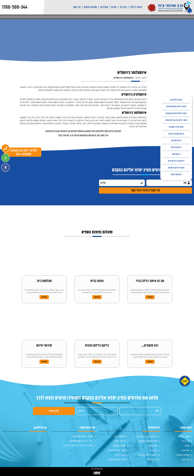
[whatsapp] (5, 158)
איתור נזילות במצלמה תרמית (176, 106)
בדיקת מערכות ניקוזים (176, 134)
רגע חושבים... (149, 346)
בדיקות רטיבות (176, 147)
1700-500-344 (78, 436)
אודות (114, 7)
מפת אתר (152, 445)
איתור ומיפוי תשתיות (176, 127)
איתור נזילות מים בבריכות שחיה (176, 120)
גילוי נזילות (152, 459)
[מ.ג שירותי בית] (170, 7)
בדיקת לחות (176, 154)
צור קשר (77, 7)
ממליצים (104, 7)
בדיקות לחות (120, 441)
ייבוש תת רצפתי (176, 174)
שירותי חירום (44, 346)
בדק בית (123, 7)
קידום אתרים (97, 468)
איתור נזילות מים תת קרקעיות (176, 113)
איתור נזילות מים (176, 100)
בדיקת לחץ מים (176, 140)
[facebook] (5, 167)
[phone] (5, 148)
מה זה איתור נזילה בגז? (150, 281)
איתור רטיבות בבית (117, 450)
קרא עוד (150, 297)
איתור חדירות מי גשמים (176, 167)
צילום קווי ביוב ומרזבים (176, 161)
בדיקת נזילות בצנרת (97, 346)
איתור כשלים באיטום (147, 441)
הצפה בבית (97, 281)
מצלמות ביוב (44, 281)
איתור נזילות (136, 7)
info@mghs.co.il (78, 440)
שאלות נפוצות (90, 7)
